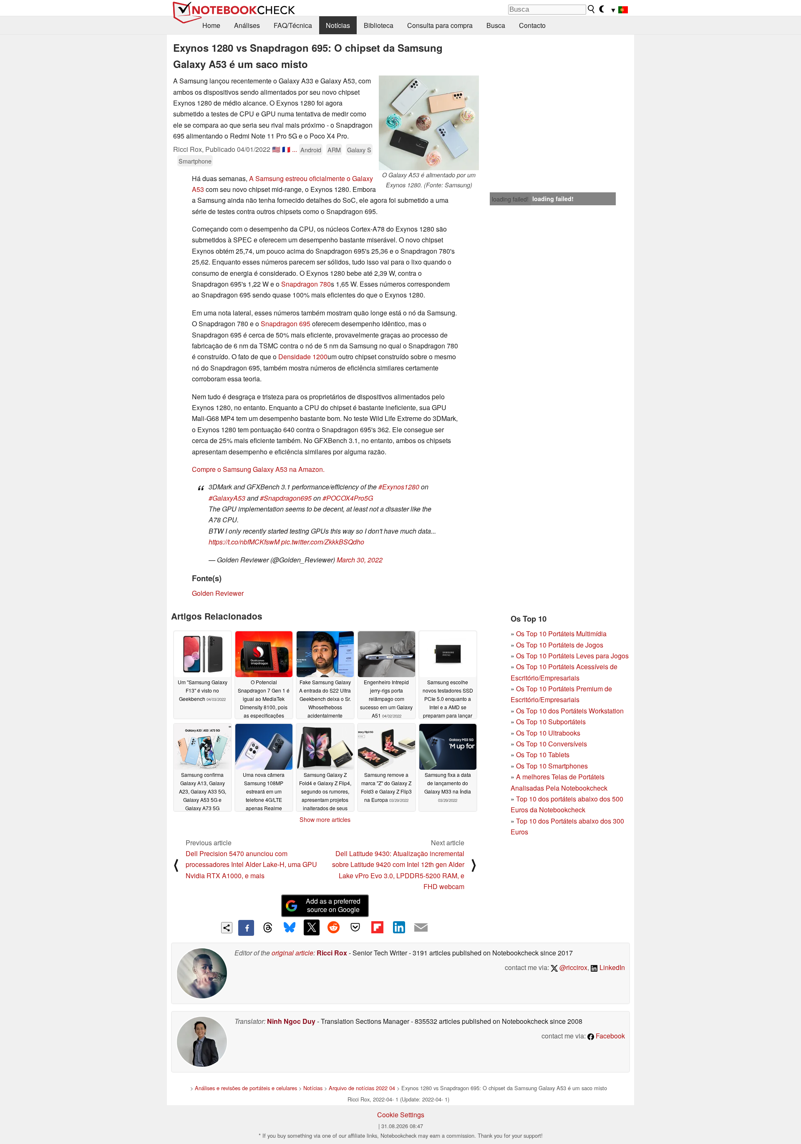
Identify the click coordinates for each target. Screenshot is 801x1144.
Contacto (532, 25)
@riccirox (572, 967)
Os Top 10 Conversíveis (551, 743)
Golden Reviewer (218, 593)
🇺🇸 (276, 149)
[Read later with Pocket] (355, 927)
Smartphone (195, 160)
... (294, 149)
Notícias (338, 25)
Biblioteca (378, 25)
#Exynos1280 (398, 486)
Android (310, 149)
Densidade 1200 (302, 356)
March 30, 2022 (360, 559)
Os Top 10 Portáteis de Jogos (559, 645)
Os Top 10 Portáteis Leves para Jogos (572, 655)
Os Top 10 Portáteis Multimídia (561, 633)
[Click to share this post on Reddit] (333, 927)
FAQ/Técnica (293, 25)
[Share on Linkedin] (399, 927)
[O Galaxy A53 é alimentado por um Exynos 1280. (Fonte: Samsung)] (429, 123)
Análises (247, 25)
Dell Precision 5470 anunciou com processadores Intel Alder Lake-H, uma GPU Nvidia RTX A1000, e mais (251, 864)
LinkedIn (611, 967)
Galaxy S (359, 149)
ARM (334, 149)
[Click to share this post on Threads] (268, 928)
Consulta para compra (440, 25)
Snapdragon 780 (306, 284)
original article (292, 953)
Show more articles (325, 819)
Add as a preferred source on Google (333, 905)
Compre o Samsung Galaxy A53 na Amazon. (258, 469)
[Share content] (226, 927)
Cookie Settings (400, 1114)
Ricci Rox (332, 953)
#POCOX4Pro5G (347, 498)
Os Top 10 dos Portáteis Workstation (570, 711)
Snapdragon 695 (285, 323)
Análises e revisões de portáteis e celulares (246, 1088)
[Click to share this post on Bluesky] (289, 928)
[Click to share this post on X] (312, 927)
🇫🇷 (286, 149)
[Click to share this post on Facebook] (246, 928)
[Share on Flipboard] (377, 927)
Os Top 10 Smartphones (552, 766)
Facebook (609, 1036)
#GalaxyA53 (227, 498)
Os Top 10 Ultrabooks (548, 733)
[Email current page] (421, 928)
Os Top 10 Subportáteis (551, 721)
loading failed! (510, 199)
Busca (495, 25)
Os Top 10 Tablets (542, 754)
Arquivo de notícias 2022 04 (362, 1088)
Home (211, 25)
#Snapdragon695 (286, 498)
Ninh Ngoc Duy (291, 1021)
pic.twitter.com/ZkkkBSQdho (322, 542)
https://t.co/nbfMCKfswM (244, 542)
